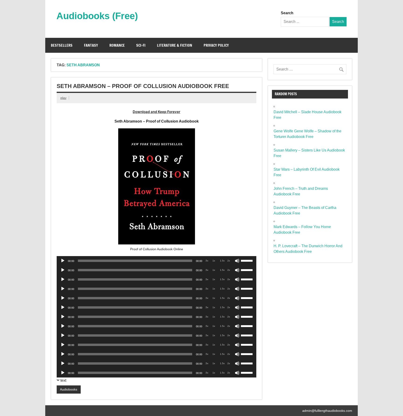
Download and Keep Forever (156, 111)
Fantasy (91, 45)
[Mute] (237, 260)
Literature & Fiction (174, 45)
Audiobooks (68, 389)
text (63, 380)
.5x (206, 260)
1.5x (222, 260)
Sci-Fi (141, 45)
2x (228, 260)
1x (213, 260)
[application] (156, 260)
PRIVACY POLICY (216, 45)
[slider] (247, 260)
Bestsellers (62, 45)
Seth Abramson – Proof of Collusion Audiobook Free (143, 86)
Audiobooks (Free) (97, 16)
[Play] (62, 260)
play (63, 98)
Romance (117, 45)
